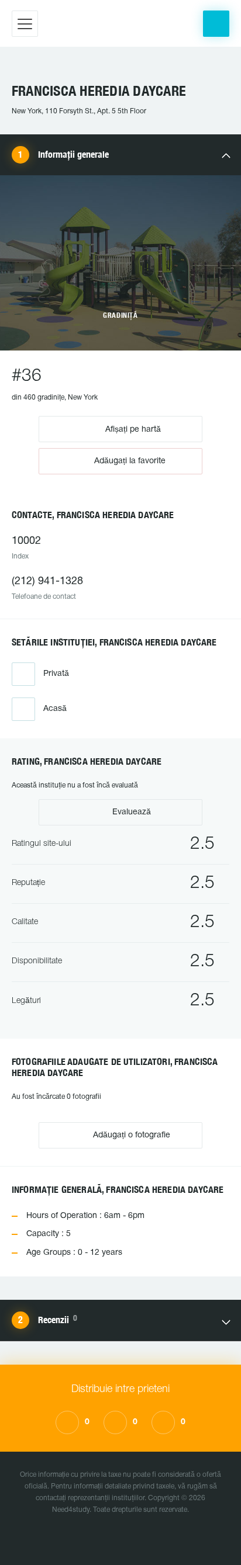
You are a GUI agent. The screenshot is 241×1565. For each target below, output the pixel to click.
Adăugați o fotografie (130, 1135)
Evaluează (130, 812)
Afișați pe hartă (132, 429)
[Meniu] (25, 24)
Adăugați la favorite (130, 461)
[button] (216, 24)
